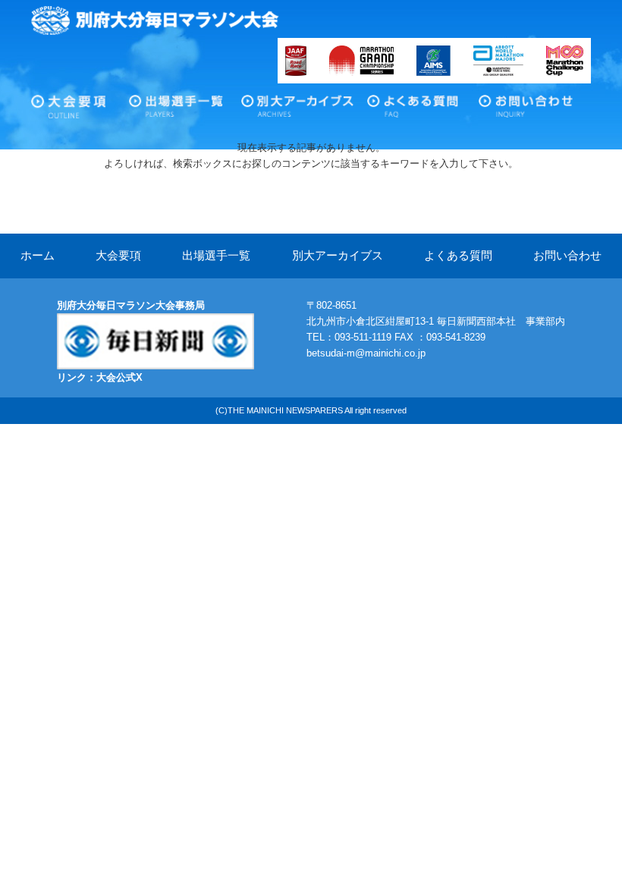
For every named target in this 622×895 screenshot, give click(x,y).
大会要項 (91, 116)
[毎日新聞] (155, 321)
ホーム (37, 256)
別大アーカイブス (313, 116)
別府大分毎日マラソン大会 (155, 20)
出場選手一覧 (201, 116)
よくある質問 (439, 116)
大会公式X (119, 377)
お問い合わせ (537, 116)
